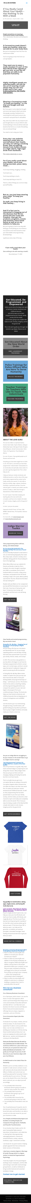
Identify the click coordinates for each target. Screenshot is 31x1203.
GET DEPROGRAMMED (12, 814)
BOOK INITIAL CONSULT (13, 941)
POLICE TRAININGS (15, 376)
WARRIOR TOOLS (15, 533)
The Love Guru (8, 18)
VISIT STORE (15, 893)
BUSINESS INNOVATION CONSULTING (13, 1181)
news (22, 18)
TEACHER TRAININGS (15, 398)
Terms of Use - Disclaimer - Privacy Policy (15, 1201)
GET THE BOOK (9, 599)
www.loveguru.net (18, 517)
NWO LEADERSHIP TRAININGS (15, 352)
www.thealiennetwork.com (13, 519)
